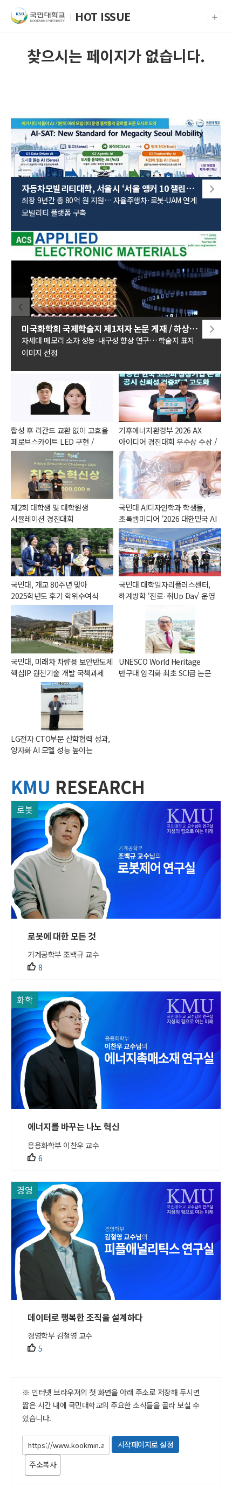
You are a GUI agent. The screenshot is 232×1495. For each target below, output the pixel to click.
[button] (211, 189)
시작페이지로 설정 (146, 1444)
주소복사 (42, 1464)
